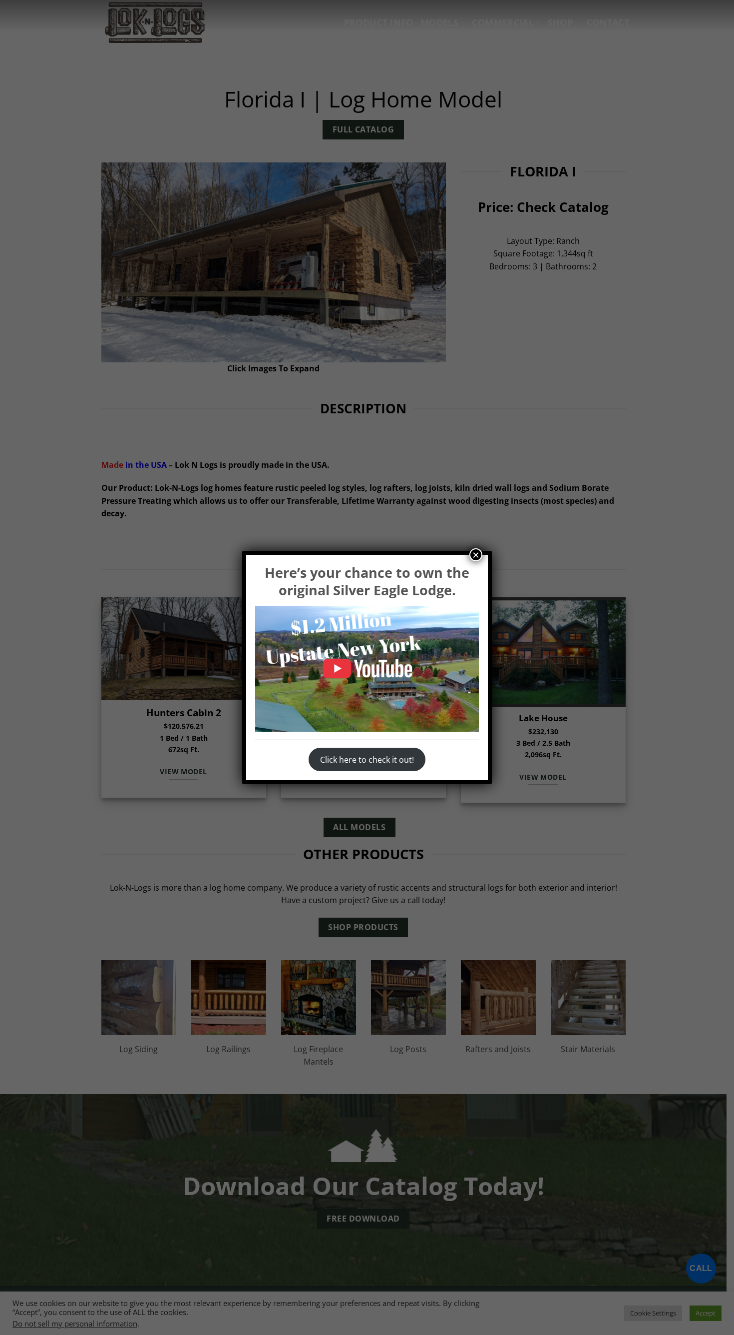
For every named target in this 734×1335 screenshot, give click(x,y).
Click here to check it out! (367, 759)
